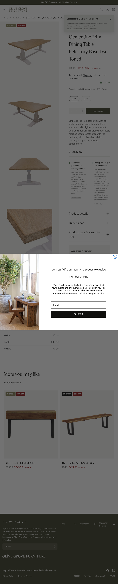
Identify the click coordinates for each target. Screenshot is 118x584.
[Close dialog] (115, 257)
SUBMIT (78, 314)
